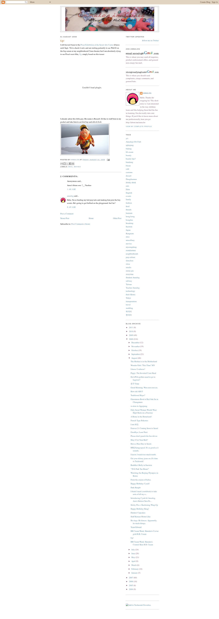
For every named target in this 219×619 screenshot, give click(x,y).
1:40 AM (71, 189)
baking (129, 148)
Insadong (129, 223)
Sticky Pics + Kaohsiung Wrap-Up (144, 505)
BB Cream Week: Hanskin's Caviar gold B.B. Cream (145, 532)
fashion (129, 203)
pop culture (130, 257)
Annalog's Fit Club (133, 141)
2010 (131, 331)
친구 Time (135, 383)
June (133, 553)
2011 (131, 327)
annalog (70, 196)
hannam (129, 213)
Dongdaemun (131, 179)
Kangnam (130, 233)
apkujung (130, 145)
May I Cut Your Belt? (139, 440)
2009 (131, 335)
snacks (128, 267)
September (135, 354)
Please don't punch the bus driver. (144, 436)
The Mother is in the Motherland (144, 361)
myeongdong (131, 247)
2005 (131, 585)
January (134, 572)
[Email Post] (108, 159)
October (134, 350)
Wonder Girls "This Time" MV (143, 365)
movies (77, 167)
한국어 (129, 315)
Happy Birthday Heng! (140, 508)
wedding (129, 308)
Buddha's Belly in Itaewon (141, 465)
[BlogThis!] (64, 163)
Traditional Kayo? (138, 395)
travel (128, 304)
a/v (127, 138)
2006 (131, 581)
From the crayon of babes (141, 479)
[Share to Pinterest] (73, 163)
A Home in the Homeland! (141, 416)
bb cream (129, 152)
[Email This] (61, 163)
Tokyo (128, 298)
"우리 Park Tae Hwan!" (140, 469)
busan (128, 165)
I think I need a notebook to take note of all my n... (144, 493)
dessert (128, 175)
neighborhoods (132, 253)
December (135, 342)
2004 (131, 589)
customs (129, 172)
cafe (127, 169)
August (134, 358)
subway (129, 281)
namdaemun (131, 250)
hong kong (130, 216)
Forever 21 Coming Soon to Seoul (144, 428)
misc (70, 167)
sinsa (128, 264)
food (127, 206)
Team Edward (136, 527)
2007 (131, 577)
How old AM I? (137, 391)
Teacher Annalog (133, 287)
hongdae (129, 220)
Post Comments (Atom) (80, 224)
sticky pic (130, 270)
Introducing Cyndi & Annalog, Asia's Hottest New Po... (143, 499)
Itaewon (129, 226)
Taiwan (129, 284)
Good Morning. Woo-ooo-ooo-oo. (144, 387)
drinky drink (131, 182)
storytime (129, 274)
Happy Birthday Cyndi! (140, 483)
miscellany (130, 240)
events (128, 196)
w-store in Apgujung (139, 406)
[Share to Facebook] (70, 163)
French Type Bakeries (139, 420)
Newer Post (64, 218)
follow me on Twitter (150, 40)
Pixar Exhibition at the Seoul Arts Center (97, 44)
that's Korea (130, 294)
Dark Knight (136, 487)
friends (128, 209)
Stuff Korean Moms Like (140, 516)
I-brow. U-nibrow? (138, 369)
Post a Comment (66, 213)
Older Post (117, 218)
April (133, 561)
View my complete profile (139, 126)
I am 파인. (135, 424)
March (134, 565)
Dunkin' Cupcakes (138, 512)
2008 (131, 339)
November (135, 346)
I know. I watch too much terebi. (143, 454)
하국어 (129, 311)
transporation (131, 301)
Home (91, 218)
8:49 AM (71, 207)
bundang (129, 162)
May (133, 557)
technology (130, 291)
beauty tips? (131, 158)
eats (127, 186)
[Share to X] (67, 163)
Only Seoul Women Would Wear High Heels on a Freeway (144, 411)
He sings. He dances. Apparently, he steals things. (144, 522)
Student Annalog (133, 277)
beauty (128, 155)
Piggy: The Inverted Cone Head (143, 373)
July (133, 549)
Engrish (129, 192)
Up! (132, 538)
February (135, 569)
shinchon (129, 260)
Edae (128, 189)
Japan (128, 230)
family (128, 199)
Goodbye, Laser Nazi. (139, 432)
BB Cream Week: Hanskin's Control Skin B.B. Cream (142, 543)
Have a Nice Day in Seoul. (141, 443)
